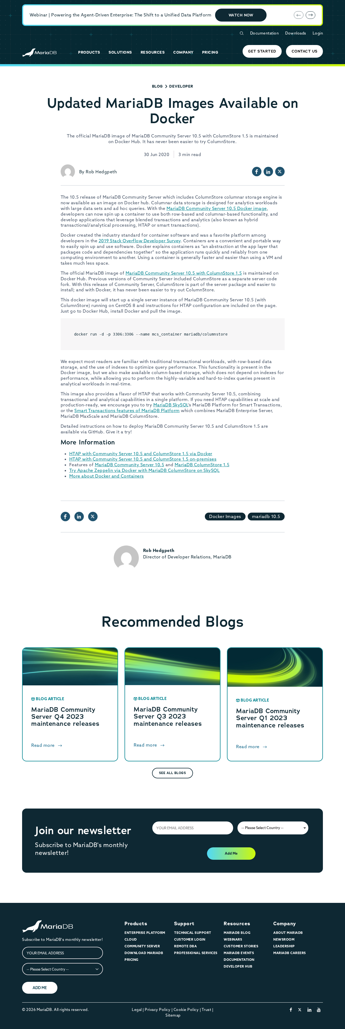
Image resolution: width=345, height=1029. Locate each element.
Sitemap (173, 1015)
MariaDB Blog (237, 933)
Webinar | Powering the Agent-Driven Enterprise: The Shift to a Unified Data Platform (120, 15)
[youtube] (319, 1009)
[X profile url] (280, 171)
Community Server (142, 946)
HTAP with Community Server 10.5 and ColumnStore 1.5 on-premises (143, 459)
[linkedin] (310, 1009)
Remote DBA (185, 946)
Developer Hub (238, 966)
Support (184, 923)
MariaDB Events (239, 953)
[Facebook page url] (256, 171)
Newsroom (283, 939)
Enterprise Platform (145, 933)
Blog (157, 86)
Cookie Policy (186, 1009)
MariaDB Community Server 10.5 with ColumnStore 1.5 (184, 273)
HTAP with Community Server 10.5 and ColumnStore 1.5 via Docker (140, 453)
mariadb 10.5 (266, 516)
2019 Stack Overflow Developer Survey (140, 240)
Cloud (131, 939)
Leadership (284, 946)
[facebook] (291, 1009)
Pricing (132, 960)
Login (318, 33)
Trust (206, 1009)
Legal (137, 1009)
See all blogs (172, 773)
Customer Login (189, 939)
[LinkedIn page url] (268, 171)
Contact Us (305, 51)
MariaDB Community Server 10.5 (129, 464)
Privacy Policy (157, 1009)
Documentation (264, 33)
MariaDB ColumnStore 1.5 (202, 464)
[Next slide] (310, 15)
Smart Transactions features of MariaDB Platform (127, 410)
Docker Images (225, 516)
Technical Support (192, 933)
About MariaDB (288, 933)
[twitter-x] (300, 1009)
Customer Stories (241, 946)
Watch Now (241, 15)
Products (136, 923)
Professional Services (196, 953)
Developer (181, 86)
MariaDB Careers (289, 953)
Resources (237, 923)
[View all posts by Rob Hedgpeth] (68, 171)
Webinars (233, 939)
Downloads (295, 33)
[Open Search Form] (241, 33)
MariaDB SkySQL (170, 405)
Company (284, 923)
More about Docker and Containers (106, 476)
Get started (262, 51)
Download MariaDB (144, 953)
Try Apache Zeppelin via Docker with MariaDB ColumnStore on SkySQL (144, 470)
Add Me (231, 853)
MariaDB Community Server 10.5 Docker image (217, 208)
